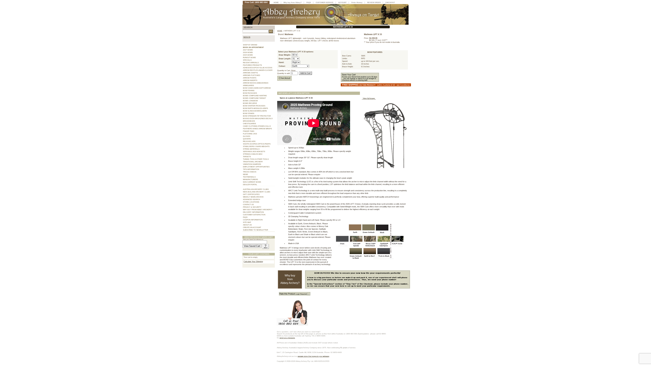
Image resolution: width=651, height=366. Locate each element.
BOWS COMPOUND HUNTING (255, 96)
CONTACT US (248, 204)
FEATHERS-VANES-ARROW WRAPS (257, 129)
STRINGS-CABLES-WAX (252, 154)
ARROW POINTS (249, 78)
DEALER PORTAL (250, 184)
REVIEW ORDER (374, 2)
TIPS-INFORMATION (251, 169)
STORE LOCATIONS (251, 202)
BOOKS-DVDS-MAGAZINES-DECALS (258, 118)
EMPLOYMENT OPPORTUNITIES (256, 167)
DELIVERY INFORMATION (253, 212)
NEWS (245, 174)
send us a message (287, 338)
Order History (356, 2)
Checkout (284, 78)
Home (279, 31)
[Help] (265, 246)
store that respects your (313, 356)
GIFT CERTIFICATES (251, 194)
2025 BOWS (248, 55)
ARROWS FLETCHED (251, 75)
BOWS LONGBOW (250, 101)
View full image (369, 98)
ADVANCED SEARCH (251, 199)
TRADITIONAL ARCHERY (253, 162)
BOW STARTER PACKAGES (254, 106)
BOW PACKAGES (250, 93)
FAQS (245, 217)
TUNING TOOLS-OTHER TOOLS (256, 159)
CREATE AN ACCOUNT (252, 227)
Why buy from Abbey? (292, 2)
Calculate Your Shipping (253, 261)
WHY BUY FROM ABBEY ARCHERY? (257, 210)
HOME (276, 2)
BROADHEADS (249, 121)
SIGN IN (246, 37)
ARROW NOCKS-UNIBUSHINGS (255, 83)
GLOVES (246, 136)
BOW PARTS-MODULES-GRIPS (255, 108)
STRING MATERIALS (251, 149)
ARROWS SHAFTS (250, 73)
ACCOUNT (342, 2)
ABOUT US (247, 225)
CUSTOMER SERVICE (324, 2)
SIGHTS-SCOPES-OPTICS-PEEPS (257, 144)
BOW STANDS (248, 113)
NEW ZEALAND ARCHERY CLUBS (256, 192)
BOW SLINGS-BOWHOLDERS (255, 111)
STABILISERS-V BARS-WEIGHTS (256, 146)
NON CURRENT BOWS (252, 182)
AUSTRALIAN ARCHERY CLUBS (256, 189)
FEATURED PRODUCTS (252, 65)
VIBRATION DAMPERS (252, 164)
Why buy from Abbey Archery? (290, 279)
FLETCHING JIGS (250, 134)
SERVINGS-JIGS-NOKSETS (254, 151)
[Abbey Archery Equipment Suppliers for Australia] (325, 14)
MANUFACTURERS (250, 179)
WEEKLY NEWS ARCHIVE (253, 197)
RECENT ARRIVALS (251, 63)
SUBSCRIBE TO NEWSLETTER (255, 230)
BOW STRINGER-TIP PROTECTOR (257, 116)
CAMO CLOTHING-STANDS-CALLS (257, 126)
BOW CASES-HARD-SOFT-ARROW (257, 88)
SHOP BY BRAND (250, 45)
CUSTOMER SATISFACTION (254, 215)
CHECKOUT (390, 2)
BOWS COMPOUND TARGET (254, 98)
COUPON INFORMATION (253, 220)
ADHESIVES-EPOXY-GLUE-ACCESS (257, 68)
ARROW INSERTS (250, 80)
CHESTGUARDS (249, 123)
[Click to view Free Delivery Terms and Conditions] (379, 85)
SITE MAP (247, 222)
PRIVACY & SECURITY (252, 207)
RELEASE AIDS (249, 141)
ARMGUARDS (248, 85)
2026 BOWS (248, 52)
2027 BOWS (248, 50)
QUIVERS (247, 139)
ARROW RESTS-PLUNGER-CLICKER (257, 70)
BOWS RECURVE (250, 103)
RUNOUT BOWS (249, 57)
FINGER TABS (248, 131)
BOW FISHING (248, 90)
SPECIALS (247, 60)
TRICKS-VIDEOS (249, 172)
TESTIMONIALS (249, 177)
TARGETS (247, 157)
